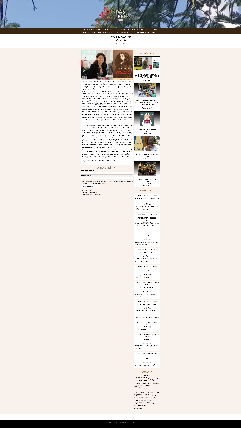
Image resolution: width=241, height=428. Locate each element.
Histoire (113, 32)
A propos (109, 422)
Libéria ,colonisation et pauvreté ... (147, 253)
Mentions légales (123, 422)
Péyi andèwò (140, 29)
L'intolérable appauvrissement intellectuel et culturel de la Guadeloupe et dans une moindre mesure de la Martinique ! (146, 397)
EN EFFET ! (147, 235)
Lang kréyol (98, 29)
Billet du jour (85, 32)
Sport (118, 32)
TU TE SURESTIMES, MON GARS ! (147, 287)
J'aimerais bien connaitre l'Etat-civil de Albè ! (147, 200)
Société (142, 32)
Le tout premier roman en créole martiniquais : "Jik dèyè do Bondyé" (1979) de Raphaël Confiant (147, 76)
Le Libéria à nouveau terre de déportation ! (148, 383)
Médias (93, 32)
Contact (115, 422)
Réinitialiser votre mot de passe (91, 194)
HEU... (147, 358)
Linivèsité (105, 29)
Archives (154, 29)
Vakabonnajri (106, 32)
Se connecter (87, 160)
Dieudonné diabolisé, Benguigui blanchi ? (147, 379)
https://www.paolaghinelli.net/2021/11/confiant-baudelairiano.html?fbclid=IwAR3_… (120, 45)
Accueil (83, 29)
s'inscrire (95, 160)
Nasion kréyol (122, 29)
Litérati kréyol (113, 29)
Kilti (129, 29)
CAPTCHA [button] (84, 180)
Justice (123, 32)
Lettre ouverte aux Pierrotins (144, 377)
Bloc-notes (148, 29)
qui (128, 83)
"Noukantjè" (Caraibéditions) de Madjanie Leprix (147, 155)
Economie (129, 32)
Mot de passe (86, 175)
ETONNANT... (147, 339)
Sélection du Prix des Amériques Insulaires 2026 (147, 130)
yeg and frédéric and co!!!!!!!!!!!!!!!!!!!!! (147, 218)
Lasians (133, 29)
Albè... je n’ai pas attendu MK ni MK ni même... (147, 305)
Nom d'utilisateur (87, 171)
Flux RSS (132, 422)
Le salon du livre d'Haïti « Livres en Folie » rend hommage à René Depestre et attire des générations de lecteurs (147, 103)
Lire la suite (145, 209)
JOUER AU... (147, 270)
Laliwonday (90, 29)
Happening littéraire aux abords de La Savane (147, 180)
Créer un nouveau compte (90, 192)
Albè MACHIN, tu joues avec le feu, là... (147, 322)
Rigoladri (98, 32)
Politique (136, 32)
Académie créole (150, 32)
